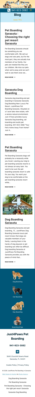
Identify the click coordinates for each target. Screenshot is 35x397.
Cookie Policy (11, 365)
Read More (10, 77)
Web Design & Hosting (9, 374)
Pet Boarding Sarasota (13, 149)
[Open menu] (31, 10)
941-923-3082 (17, 345)
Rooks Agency (23, 374)
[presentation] (17, 204)
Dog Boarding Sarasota (14, 221)
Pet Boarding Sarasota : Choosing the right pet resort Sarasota (17, 37)
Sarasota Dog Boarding (14, 91)
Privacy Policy (23, 365)
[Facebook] (17, 351)
